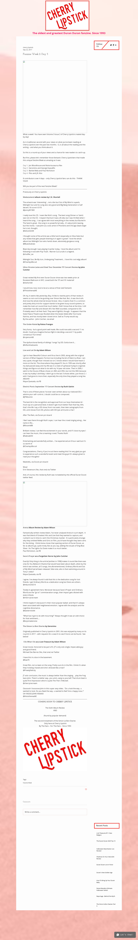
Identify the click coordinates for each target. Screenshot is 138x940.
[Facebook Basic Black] (113, 45)
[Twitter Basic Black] (111, 45)
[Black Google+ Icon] (116, 45)
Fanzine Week (27, 783)
